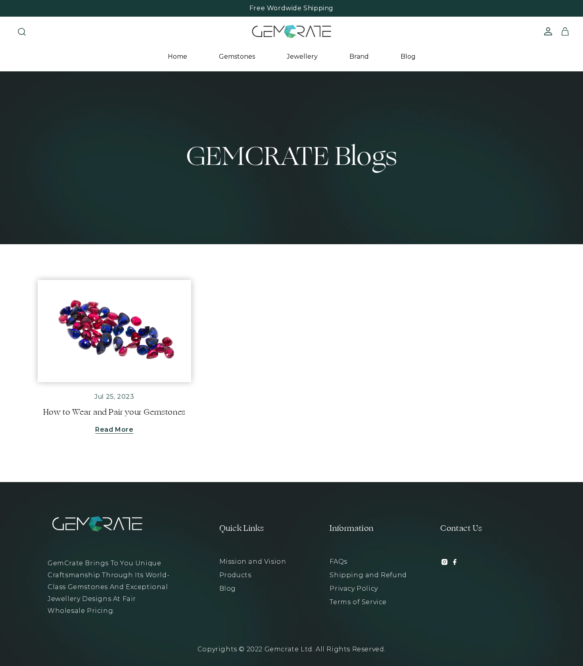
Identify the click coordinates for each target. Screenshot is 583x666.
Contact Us (461, 528)
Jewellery (302, 56)
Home (177, 56)
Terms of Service (358, 602)
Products (235, 575)
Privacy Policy (354, 588)
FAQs (338, 561)
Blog (408, 56)
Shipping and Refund (368, 575)
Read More (114, 429)
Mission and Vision (252, 561)
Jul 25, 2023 (114, 396)
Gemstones (237, 56)
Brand (359, 56)
